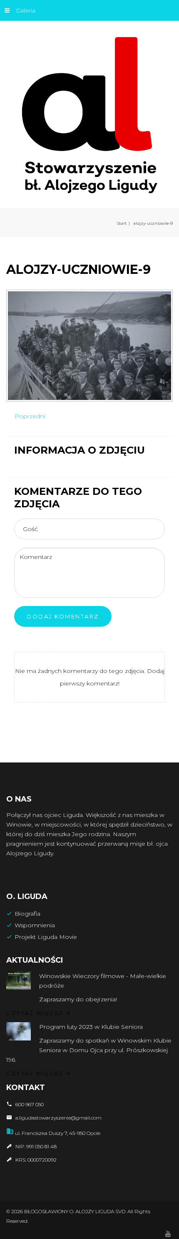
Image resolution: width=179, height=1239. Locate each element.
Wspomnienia (35, 925)
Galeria (25, 10)
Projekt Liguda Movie (46, 937)
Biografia (27, 913)
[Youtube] (168, 1234)
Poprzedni (30, 416)
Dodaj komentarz (63, 616)
